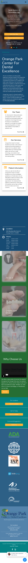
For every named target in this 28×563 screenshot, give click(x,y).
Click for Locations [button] (14, 403)
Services (5, 391)
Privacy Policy (12, 546)
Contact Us (14, 424)
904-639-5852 (11, 100)
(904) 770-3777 (14, 536)
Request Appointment (14, 38)
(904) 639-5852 (14, 530)
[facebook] (12, 549)
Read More (20, 132)
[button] (26, 2)
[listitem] (11, 47)
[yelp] (15, 549)
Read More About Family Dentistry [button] (14, 25)
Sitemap (16, 546)
